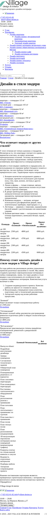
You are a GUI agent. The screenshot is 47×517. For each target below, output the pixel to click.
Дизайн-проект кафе (22, 52)
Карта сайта (5, 510)
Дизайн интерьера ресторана (26, 54)
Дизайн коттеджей (17, 58)
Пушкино (4, 124)
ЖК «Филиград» (7, 116)
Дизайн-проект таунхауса (20, 60)
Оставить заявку (7, 505)
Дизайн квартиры (17, 34)
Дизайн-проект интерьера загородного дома (28, 45)
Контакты (9, 69)
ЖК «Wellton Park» (7, 133)
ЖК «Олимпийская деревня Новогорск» (16, 129)
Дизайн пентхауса (17, 56)
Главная (3, 508)
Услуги (8, 65)
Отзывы (8, 67)
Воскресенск (5, 137)
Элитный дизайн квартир (25, 43)
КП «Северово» (6, 107)
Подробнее (4, 307)
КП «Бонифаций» (7, 120)
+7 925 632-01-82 (7, 17)
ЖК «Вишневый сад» (9, 111)
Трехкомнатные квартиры (25, 41)
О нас (7, 30)
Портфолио (9, 32)
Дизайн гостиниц (17, 63)
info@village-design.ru (9, 19)
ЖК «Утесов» (5, 103)
